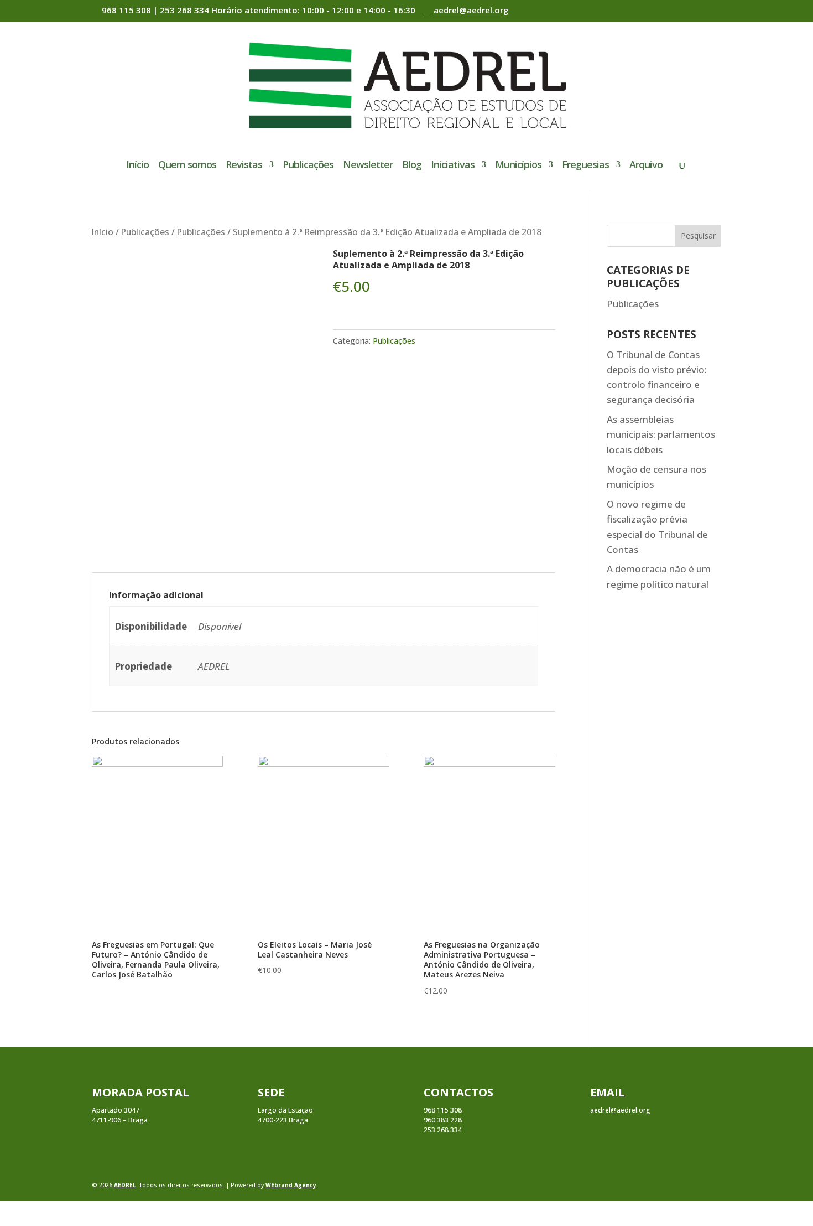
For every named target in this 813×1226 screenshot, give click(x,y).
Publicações (308, 166)
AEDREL (125, 1185)
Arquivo (646, 166)
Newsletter (368, 166)
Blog (411, 166)
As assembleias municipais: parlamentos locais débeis (661, 434)
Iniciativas (453, 166)
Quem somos (187, 166)
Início (137, 166)
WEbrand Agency (290, 1185)
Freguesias (585, 166)
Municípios (518, 166)
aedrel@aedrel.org (620, 1110)
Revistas (244, 166)
